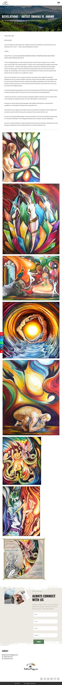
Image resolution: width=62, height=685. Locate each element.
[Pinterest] (51, 679)
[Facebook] (55, 679)
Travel (22, 683)
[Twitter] (58, 679)
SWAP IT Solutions (41, 683)
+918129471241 (8, 657)
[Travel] (5, 3)
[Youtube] (41, 679)
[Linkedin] (48, 679)
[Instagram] (44, 679)
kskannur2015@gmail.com (10, 655)
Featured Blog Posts (10, 20)
